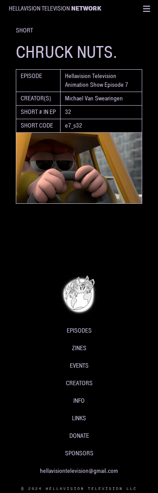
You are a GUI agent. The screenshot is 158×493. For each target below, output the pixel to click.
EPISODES (79, 330)
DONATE (79, 436)
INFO (79, 400)
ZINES (79, 348)
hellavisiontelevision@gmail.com (79, 471)
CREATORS (79, 383)
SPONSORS (79, 453)
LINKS (79, 418)
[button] (146, 9)
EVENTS (79, 365)
